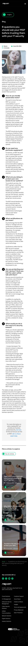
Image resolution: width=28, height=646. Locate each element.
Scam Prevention (18, 612)
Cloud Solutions (6, 596)
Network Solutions (6, 616)
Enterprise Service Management (6, 602)
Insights (16, 604)
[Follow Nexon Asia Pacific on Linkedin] (3, 578)
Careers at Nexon (18, 601)
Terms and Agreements (20, 607)
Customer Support (19, 596)
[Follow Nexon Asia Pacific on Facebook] (6, 578)
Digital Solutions (6, 618)
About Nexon (17, 599)
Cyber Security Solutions (6, 607)
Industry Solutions (6, 621)
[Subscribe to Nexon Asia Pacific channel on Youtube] (9, 578)
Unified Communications (6, 612)
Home (3, 561)
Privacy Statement (18, 610)
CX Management (6, 599)
